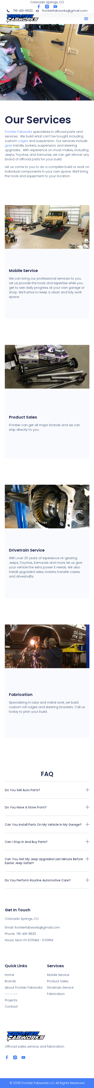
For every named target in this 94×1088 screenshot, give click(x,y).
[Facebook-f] (39, 7)
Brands (10, 981)
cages (23, 141)
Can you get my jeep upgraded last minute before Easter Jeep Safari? (44, 861)
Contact (11, 1006)
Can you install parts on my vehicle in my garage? (43, 824)
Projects (11, 1000)
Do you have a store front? (26, 807)
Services (11, 994)
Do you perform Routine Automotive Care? (38, 880)
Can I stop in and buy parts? (26, 842)
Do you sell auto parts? (22, 790)
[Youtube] (55, 7)
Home (9, 975)
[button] (86, 18)
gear (8, 145)
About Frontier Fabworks (23, 987)
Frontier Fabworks (18, 132)
